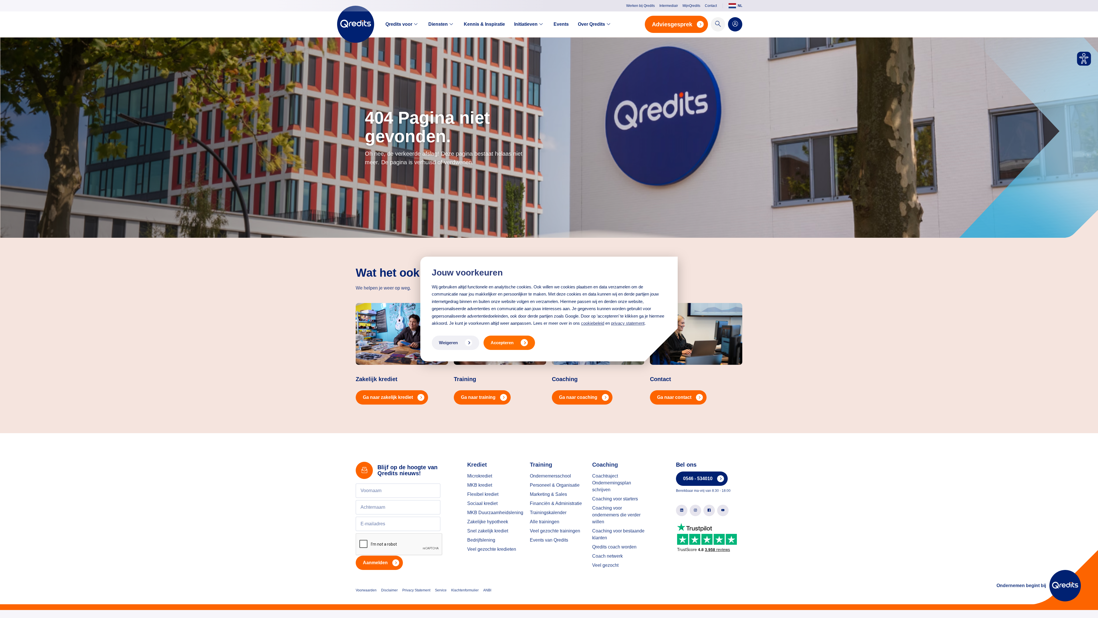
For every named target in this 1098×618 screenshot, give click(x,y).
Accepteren (502, 342)
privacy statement (628, 323)
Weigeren (448, 342)
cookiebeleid (592, 323)
